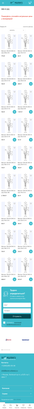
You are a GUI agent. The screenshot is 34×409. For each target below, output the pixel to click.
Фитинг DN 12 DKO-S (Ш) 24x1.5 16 (24, 247)
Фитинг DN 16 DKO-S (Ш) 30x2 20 (24, 80)
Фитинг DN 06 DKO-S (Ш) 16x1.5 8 (25, 135)
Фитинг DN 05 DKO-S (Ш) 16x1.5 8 (8, 219)
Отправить (17, 316)
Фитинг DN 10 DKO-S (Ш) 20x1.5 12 (8, 108)
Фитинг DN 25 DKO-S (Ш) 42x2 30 (25, 108)
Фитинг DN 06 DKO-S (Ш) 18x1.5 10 (8, 163)
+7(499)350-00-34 (8, 366)
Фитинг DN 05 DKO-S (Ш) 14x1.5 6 (25, 191)
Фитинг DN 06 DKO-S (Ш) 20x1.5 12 (25, 163)
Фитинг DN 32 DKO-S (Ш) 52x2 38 (8, 191)
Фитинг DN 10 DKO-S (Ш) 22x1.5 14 (24, 219)
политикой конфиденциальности (14, 323)
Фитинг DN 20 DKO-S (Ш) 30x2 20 (25, 275)
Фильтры (12, 30)
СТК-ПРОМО (17, 399)
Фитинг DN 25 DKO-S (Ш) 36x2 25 (8, 52)
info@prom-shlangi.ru (9, 371)
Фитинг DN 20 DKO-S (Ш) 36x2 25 (8, 275)
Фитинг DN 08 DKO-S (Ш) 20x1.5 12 (8, 80)
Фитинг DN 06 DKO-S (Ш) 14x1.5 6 (25, 52)
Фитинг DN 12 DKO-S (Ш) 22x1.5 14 (8, 135)
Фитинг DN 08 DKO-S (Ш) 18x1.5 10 (8, 247)
